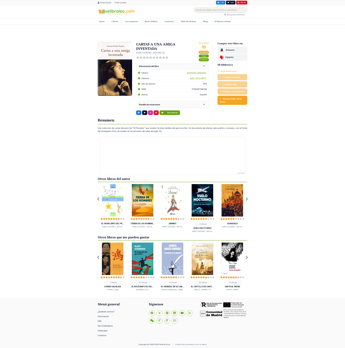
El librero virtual (222, 21)
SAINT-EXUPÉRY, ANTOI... (112, 227)
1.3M (222, 2)
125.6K (243, 2)
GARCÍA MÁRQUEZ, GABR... (172, 289)
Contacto (102, 335)
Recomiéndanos (105, 326)
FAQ (99, 321)
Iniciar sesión (106, 2)
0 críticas (203, 60)
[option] (113, 206)
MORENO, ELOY (142, 289)
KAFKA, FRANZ (232, 289)
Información (103, 316)
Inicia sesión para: (228, 71)
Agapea (229, 57)
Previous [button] (98, 199)
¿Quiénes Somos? (106, 311)
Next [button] (246, 199)
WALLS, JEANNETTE (202, 289)
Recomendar (172, 113)
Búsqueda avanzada (236, 14)
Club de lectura (188, 21)
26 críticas (203, 282)
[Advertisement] (172, 34)
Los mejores (131, 21)
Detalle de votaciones (149, 104)
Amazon (229, 50)
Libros (115, 21)
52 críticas (143, 282)
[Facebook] (152, 313)
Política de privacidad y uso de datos (191, 344)
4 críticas (203, 224)
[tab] (172, 66)
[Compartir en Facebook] (138, 112)
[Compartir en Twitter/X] (144, 112)
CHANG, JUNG (113, 289)
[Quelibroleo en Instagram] (150, 112)
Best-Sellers (151, 21)
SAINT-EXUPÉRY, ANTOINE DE (150, 52)
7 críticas (113, 282)
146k (232, 2)
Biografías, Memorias (196, 73)
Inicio (102, 21)
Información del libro (149, 66)
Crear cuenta (120, 2)
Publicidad (102, 330)
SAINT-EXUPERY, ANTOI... (142, 227)
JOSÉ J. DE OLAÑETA (198, 78)
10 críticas (173, 282)
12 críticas (233, 282)
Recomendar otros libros (231, 100)
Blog (205, 21)
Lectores (169, 21)
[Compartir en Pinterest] (156, 112)
